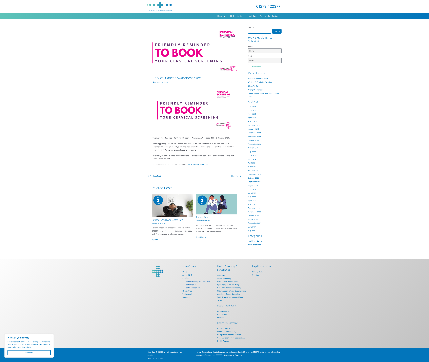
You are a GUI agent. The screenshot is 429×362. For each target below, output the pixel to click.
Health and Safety (255, 241)
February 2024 (254, 170)
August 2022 (253, 219)
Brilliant (161, 358)
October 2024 (253, 140)
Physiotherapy (223, 311)
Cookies (255, 275)
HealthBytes (187, 291)
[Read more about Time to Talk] (216, 204)
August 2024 (253, 148)
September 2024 (254, 144)
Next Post (236, 176)
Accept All (29, 353)
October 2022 (253, 216)
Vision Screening (224, 278)
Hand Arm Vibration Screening (229, 288)
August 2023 (253, 185)
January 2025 (253, 129)
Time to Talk (202, 217)
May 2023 (252, 197)
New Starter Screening (226, 329)
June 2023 (252, 193)
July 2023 (252, 189)
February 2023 (254, 208)
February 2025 (254, 125)
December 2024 (254, 133)
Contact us (186, 297)
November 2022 (254, 212)
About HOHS (187, 275)
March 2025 (252, 121)
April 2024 (252, 163)
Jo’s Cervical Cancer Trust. (198, 164)
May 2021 (252, 231)
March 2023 (253, 204)
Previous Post (154, 176)
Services (185, 278)
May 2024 (252, 159)
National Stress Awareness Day (167, 219)
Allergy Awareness (255, 90)
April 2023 (252, 201)
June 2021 (252, 227)
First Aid (220, 317)
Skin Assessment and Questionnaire (231, 291)
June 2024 (252, 155)
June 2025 (252, 110)
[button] (244, 16)
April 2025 (252, 118)
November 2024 (254, 136)
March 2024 (253, 167)
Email (250, 56)
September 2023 (254, 182)
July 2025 (252, 106)
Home (184, 272)
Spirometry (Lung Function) (228, 285)
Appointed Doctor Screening (228, 294)
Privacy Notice (258, 272)
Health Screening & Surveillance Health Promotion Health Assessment (197, 285)
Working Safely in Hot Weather (260, 82)
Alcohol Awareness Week (258, 78)
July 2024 (252, 152)
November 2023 (254, 174)
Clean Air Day (253, 86)
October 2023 (253, 178)
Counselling (222, 314)
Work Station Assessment (227, 282)
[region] (29, 346)
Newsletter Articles (160, 82)
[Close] (51, 336)
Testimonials (187, 294)
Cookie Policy (27, 347)
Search (251, 27)
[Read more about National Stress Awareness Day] (172, 205)
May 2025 (252, 114)
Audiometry (221, 275)
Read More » (157, 240)
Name (250, 47)
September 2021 (254, 223)
